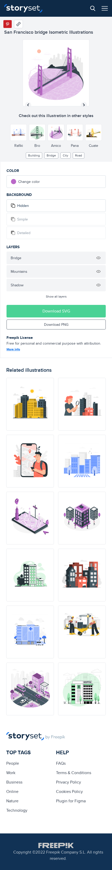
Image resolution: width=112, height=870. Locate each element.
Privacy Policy (68, 782)
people (12, 763)
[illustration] (30, 404)
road (78, 155)
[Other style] (18, 132)
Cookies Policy (69, 791)
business (14, 782)
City (65, 155)
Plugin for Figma (71, 801)
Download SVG (56, 311)
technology (16, 810)
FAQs (61, 763)
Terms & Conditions (73, 773)
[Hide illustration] (98, 258)
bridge (51, 155)
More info (13, 349)
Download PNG (56, 324)
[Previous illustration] (28, 105)
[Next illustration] (84, 105)
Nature (12, 801)
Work (10, 773)
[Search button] (92, 8)
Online (12, 791)
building (34, 155)
